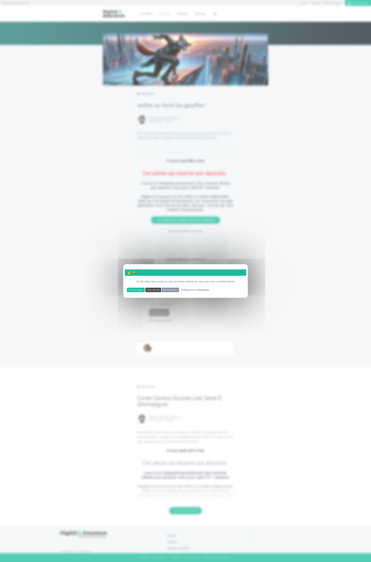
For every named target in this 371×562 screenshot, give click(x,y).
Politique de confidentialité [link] (195, 290)
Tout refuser (153, 290)
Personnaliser (170, 290)
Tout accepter (135, 290)
